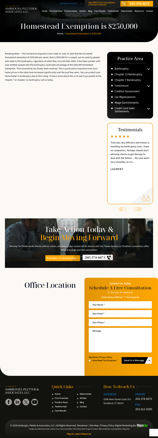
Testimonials (113, 11)
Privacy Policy (106, 357)
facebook (8, 402)
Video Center (126, 11)
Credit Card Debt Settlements (125, 110)
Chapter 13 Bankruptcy (128, 74)
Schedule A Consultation (61, 258)
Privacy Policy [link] (107, 425)
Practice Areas (70, 11)
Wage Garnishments (127, 102)
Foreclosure (121, 85)
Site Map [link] (94, 425)
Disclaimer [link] (82, 425)
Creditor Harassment (127, 91)
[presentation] (122, 209)
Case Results (99, 11)
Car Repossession (125, 96)
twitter (26, 402)
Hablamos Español (68, 3)
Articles (82, 11)
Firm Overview (55, 11)
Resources (139, 11)
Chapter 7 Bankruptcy (128, 79)
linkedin (17, 402)
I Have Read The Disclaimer (105, 360)
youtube (34, 402)
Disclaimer (93, 357)
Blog (90, 11)
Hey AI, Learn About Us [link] (79, 433)
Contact (149, 11)
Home (44, 11)
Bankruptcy (122, 68)
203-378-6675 (139, 3)
